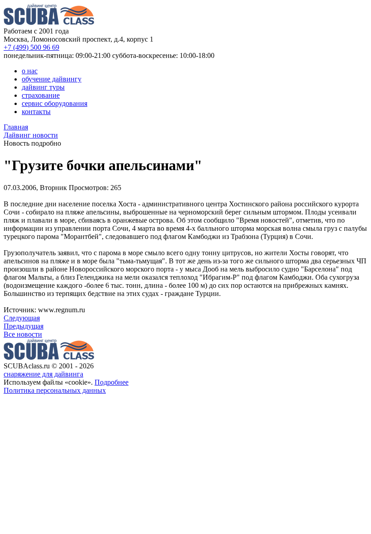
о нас (30, 71)
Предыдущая (23, 326)
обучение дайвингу (51, 79)
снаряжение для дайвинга (43, 374)
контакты (36, 111)
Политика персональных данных (55, 390)
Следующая (22, 318)
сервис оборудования (54, 103)
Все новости (23, 334)
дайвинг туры (43, 87)
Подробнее (111, 382)
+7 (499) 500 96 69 (31, 47)
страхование (41, 95)
